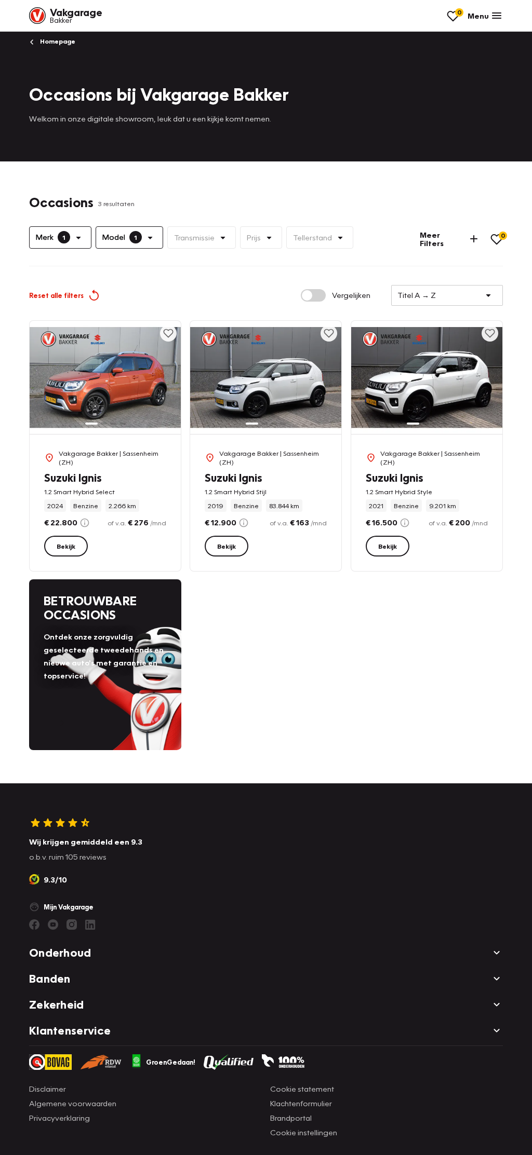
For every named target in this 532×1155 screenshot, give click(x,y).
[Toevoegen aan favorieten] (168, 333)
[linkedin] (90, 924)
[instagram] (71, 924)
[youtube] (53, 924)
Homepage (56, 41)
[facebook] (34, 924)
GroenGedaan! (170, 1062)
